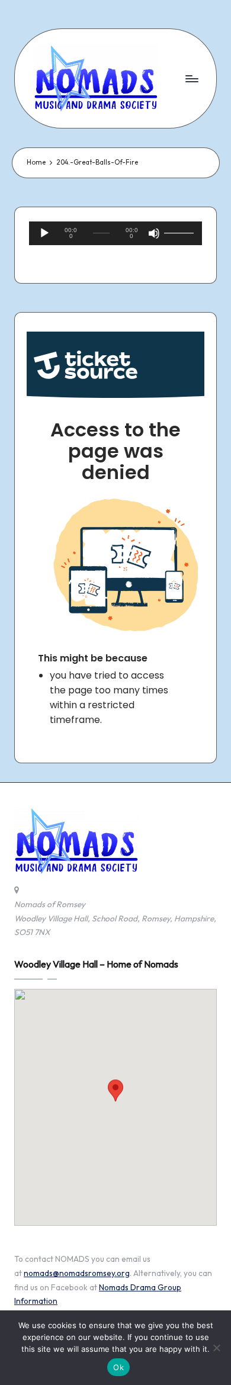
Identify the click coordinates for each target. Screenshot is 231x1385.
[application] (115, 233)
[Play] (44, 233)
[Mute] (154, 233)
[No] (216, 1348)
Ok (118, 1367)
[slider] (178, 233)
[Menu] (191, 78)
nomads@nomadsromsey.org (77, 1273)
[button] (115, 1096)
